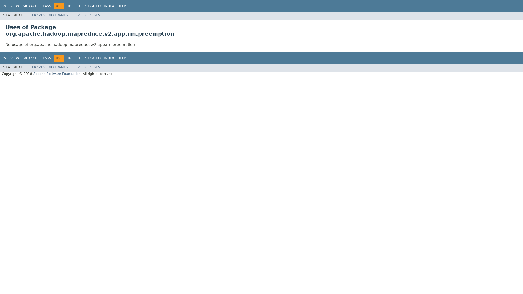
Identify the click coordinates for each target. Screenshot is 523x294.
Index (109, 6)
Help (121, 6)
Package (29, 6)
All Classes (89, 15)
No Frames (58, 15)
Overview (10, 6)
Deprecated (90, 6)
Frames (38, 15)
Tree (71, 6)
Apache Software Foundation (57, 74)
